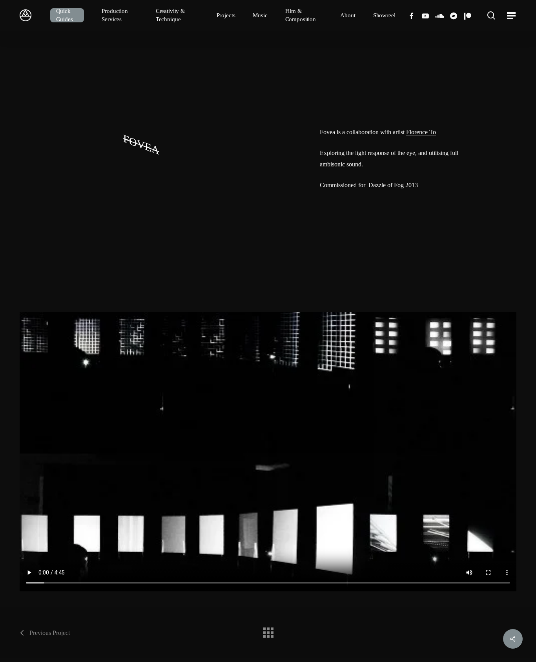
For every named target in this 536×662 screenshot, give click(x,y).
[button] (511, 15)
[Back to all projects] (268, 630)
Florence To (421, 132)
